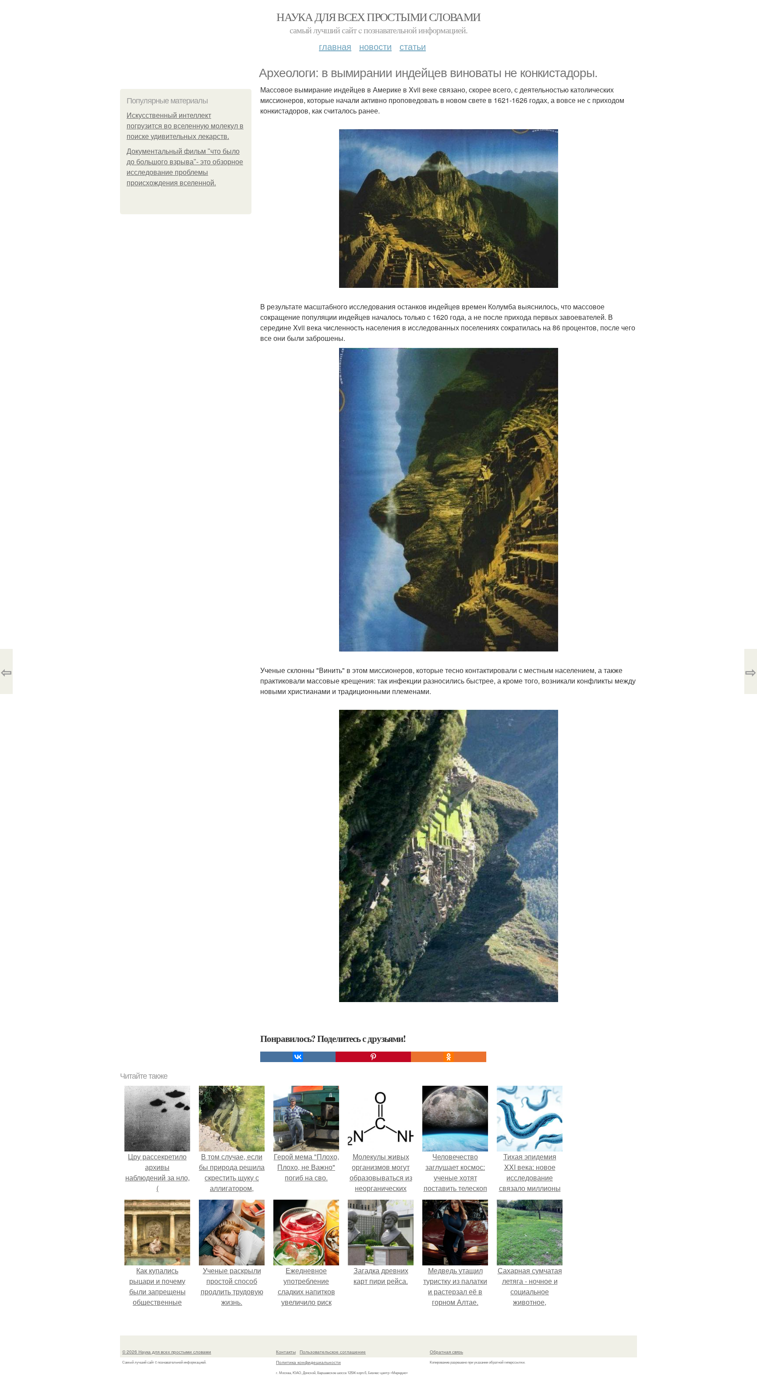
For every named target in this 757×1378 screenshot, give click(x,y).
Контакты (286, 1352)
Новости (375, 46)
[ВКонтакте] (298, 1057)
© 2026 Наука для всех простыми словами (166, 1352)
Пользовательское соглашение (333, 1352)
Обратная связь (446, 1352)
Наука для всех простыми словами (378, 16)
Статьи (413, 46)
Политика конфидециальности (308, 1362)
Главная (335, 46)
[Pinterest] (373, 1057)
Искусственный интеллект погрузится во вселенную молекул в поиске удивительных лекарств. (185, 126)
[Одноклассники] (448, 1057)
